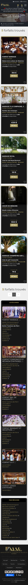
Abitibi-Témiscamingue (9, 322)
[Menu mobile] (25, 5)
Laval (4, 331)
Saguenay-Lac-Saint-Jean (10, 537)
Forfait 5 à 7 (9, 462)
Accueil (5, 560)
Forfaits (22, 560)
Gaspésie (5, 517)
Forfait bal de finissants (9, 398)
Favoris (12, 564)
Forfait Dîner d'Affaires (9, 487)
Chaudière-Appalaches (9, 324)
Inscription (16, 1)
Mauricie (5, 333)
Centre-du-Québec (8, 508)
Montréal (5, 337)
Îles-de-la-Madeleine (9, 519)
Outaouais (5, 338)
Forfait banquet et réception (11, 429)
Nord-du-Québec (7, 532)
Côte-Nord (5, 514)
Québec (4, 340)
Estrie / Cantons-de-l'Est (10, 326)
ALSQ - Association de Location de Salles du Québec (8, 5)
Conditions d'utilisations (19, 580)
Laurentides (6, 329)
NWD (16, 581)
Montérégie (6, 335)
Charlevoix (5, 510)
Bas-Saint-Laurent (8, 506)
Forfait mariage (7, 58)
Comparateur (21, 564)
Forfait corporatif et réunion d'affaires (13, 360)
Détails (14, 76)
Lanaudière (6, 328)
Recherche (14, 560)
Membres (24, 1)
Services (5, 564)
